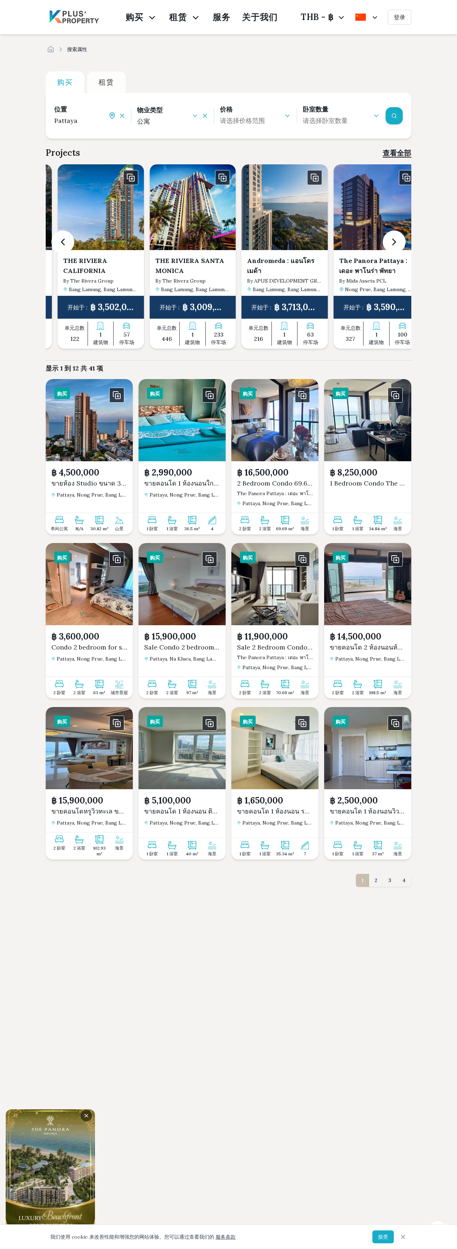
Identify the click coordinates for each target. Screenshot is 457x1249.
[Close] (403, 1236)
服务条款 (226, 1237)
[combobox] (81, 121)
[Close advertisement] (86, 1115)
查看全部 (397, 152)
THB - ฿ (317, 17)
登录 (399, 17)
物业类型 (150, 110)
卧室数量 (315, 109)
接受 (383, 1237)
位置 (60, 109)
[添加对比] (120, 177)
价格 (226, 109)
